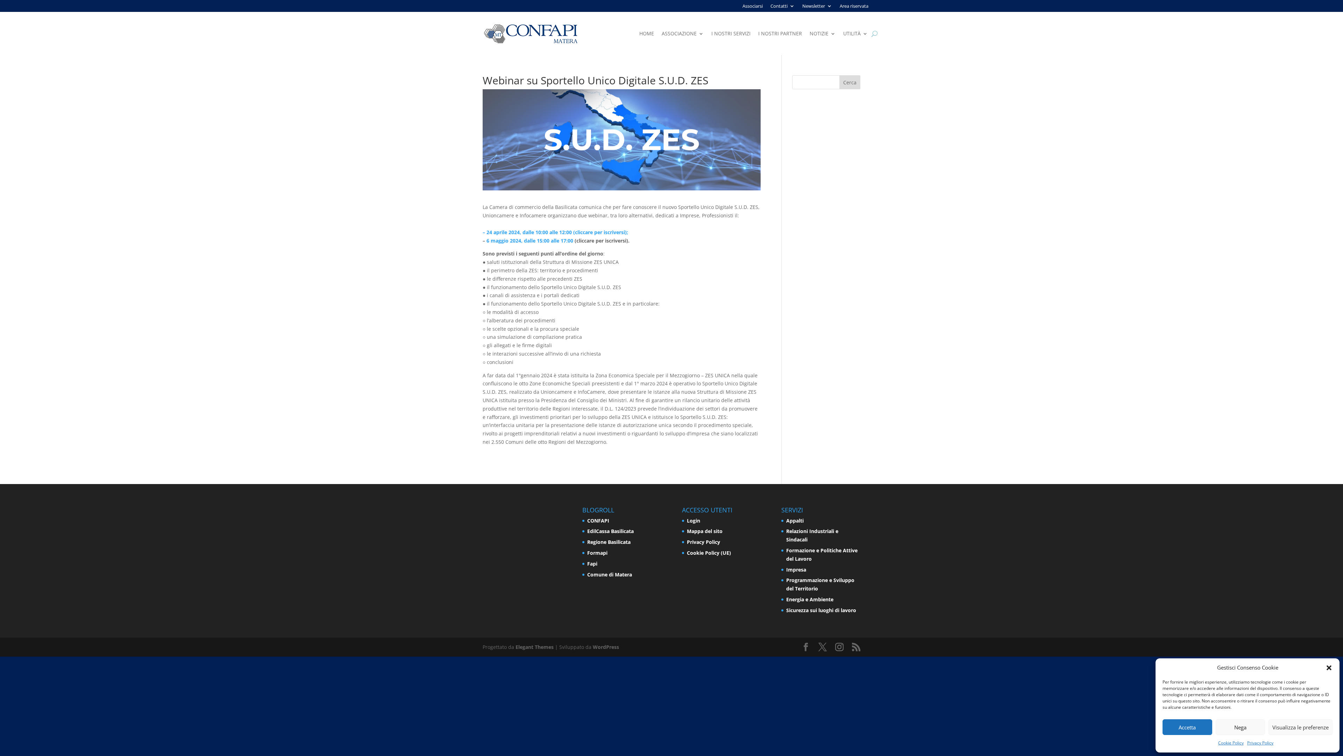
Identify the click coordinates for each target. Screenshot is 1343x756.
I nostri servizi (731, 34)
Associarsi (752, 6)
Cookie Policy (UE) (709, 553)
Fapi (592, 563)
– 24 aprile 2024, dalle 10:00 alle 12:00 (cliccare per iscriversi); (555, 232)
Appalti (795, 520)
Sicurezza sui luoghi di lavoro (821, 610)
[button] (1329, 667)
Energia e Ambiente (809, 599)
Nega (1240, 727)
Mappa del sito (705, 531)
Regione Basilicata (609, 542)
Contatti (779, 6)
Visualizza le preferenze (1300, 727)
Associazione (679, 34)
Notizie (819, 34)
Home (646, 34)
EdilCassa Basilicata (610, 531)
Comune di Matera (609, 574)
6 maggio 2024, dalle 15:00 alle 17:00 (529, 240)
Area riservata (854, 6)
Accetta (1187, 727)
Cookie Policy (1231, 743)
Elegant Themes (535, 647)
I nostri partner (780, 34)
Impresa (796, 569)
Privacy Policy (1260, 743)
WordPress (606, 647)
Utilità (852, 34)
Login (693, 520)
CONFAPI (598, 520)
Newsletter (813, 6)
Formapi (597, 553)
